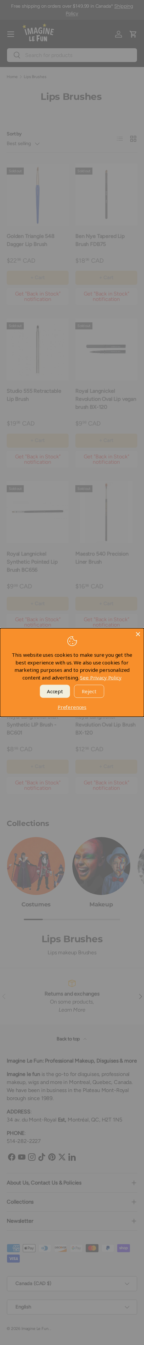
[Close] (138, 634)
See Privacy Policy (100, 677)
